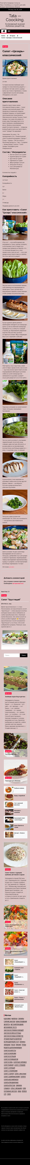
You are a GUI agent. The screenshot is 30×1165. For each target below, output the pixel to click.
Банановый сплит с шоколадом (19, 818)
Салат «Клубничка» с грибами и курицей (18, 983)
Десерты (8, 693)
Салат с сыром (9, 1073)
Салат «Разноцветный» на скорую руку (13, 925)
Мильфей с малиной (17, 811)
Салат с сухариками (10, 1071)
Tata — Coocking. (15, 17)
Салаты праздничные (11, 1082)
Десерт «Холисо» (19, 833)
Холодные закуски (10, 1091)
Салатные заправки (20, 1062)
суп (5, 1094)
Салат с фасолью (20, 1073)
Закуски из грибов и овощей (14, 1030)
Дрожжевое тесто (10, 1027)
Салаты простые (9, 1085)
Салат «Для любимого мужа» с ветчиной (14, 952)
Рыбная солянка (19, 788)
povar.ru (11, 567)
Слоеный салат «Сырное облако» (19, 968)
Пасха (13, 1044)
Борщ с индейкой (19, 795)
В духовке (7, 1018)
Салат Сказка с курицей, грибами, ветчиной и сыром (14, 873)
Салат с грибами (19, 1065)
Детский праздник (17, 1024)
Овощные (7, 1044)
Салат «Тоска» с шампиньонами (19, 998)
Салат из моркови (10, 1053)
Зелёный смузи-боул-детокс (15, 696)
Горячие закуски (9, 1021)
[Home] (3, 31)
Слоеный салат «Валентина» (19, 1005)
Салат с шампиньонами (12, 1076)
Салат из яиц (8, 1062)
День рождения (21, 1021)
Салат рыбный (9, 1065)
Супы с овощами (16, 1088)
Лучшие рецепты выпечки (13, 1039)
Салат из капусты (10, 1050)
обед (19, 1091)
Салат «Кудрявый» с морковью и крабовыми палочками (18, 976)
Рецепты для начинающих (13, 1047)
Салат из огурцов (10, 1056)
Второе (5, 46)
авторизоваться (17, 583)
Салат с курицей (9, 1068)
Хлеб (24, 1088)
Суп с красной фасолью (18, 804)
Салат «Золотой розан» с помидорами (19, 991)
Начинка (22, 1041)
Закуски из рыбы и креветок (13, 1036)
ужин (9, 1094)
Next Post (4, 591)
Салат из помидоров (11, 1059)
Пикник (18, 1044)
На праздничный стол (11, 1041)
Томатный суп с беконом (12, 780)
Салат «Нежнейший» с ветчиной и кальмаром (19, 961)
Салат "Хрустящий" (10, 599)
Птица (24, 1044)
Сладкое (7, 1088)
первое (24, 1091)
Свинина (19, 1085)
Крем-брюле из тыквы (19, 826)
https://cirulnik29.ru (6, 5)
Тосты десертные (10, 754)
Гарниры (21, 1018)
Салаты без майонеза (11, 1079)
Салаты (8, 869)
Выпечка (14, 1018)
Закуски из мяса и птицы (12, 1033)
